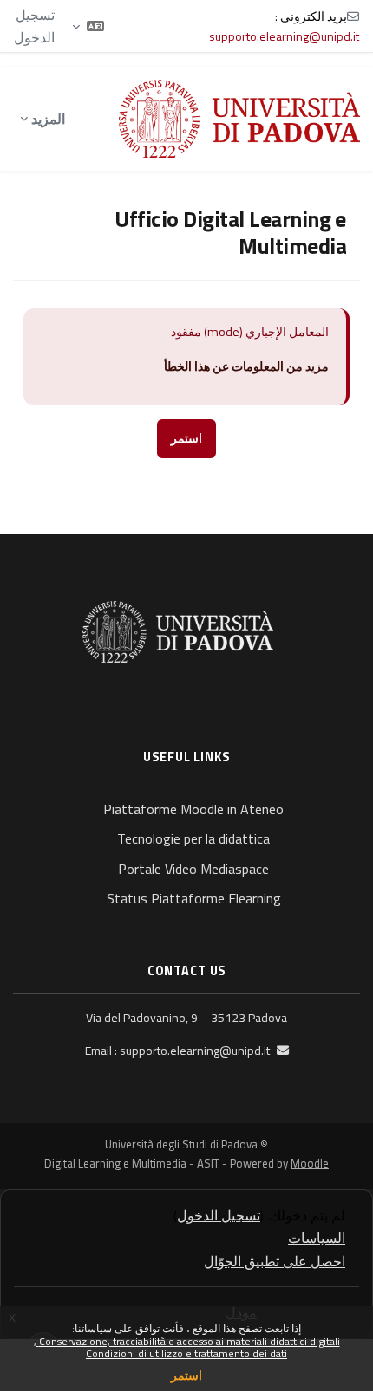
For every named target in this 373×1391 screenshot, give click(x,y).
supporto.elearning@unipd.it (284, 36)
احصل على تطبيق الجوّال (274, 1261)
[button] (88, 26)
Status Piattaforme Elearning (194, 898)
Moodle (310, 1163)
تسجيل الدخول (34, 26)
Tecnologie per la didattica (193, 838)
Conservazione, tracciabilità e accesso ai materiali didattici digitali (188, 1341)
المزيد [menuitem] (48, 118)
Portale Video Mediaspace (193, 868)
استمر (186, 1375)
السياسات (316, 1237)
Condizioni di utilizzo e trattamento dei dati (186, 1353)
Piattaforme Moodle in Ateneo (193, 809)
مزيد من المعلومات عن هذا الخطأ (246, 366)
